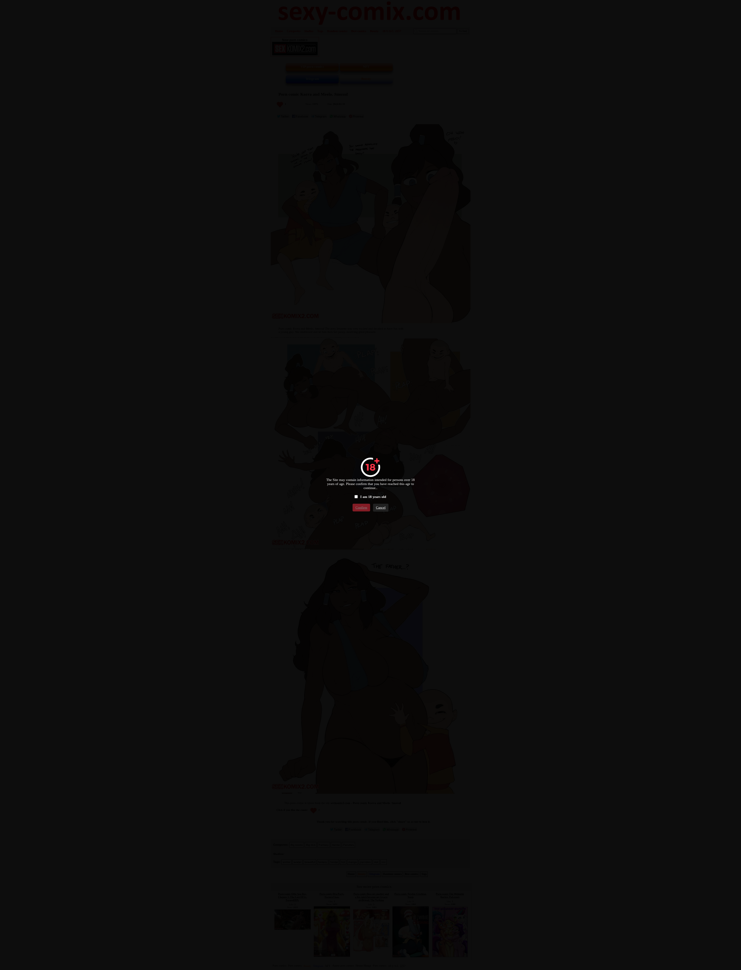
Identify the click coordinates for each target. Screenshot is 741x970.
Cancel (381, 507)
